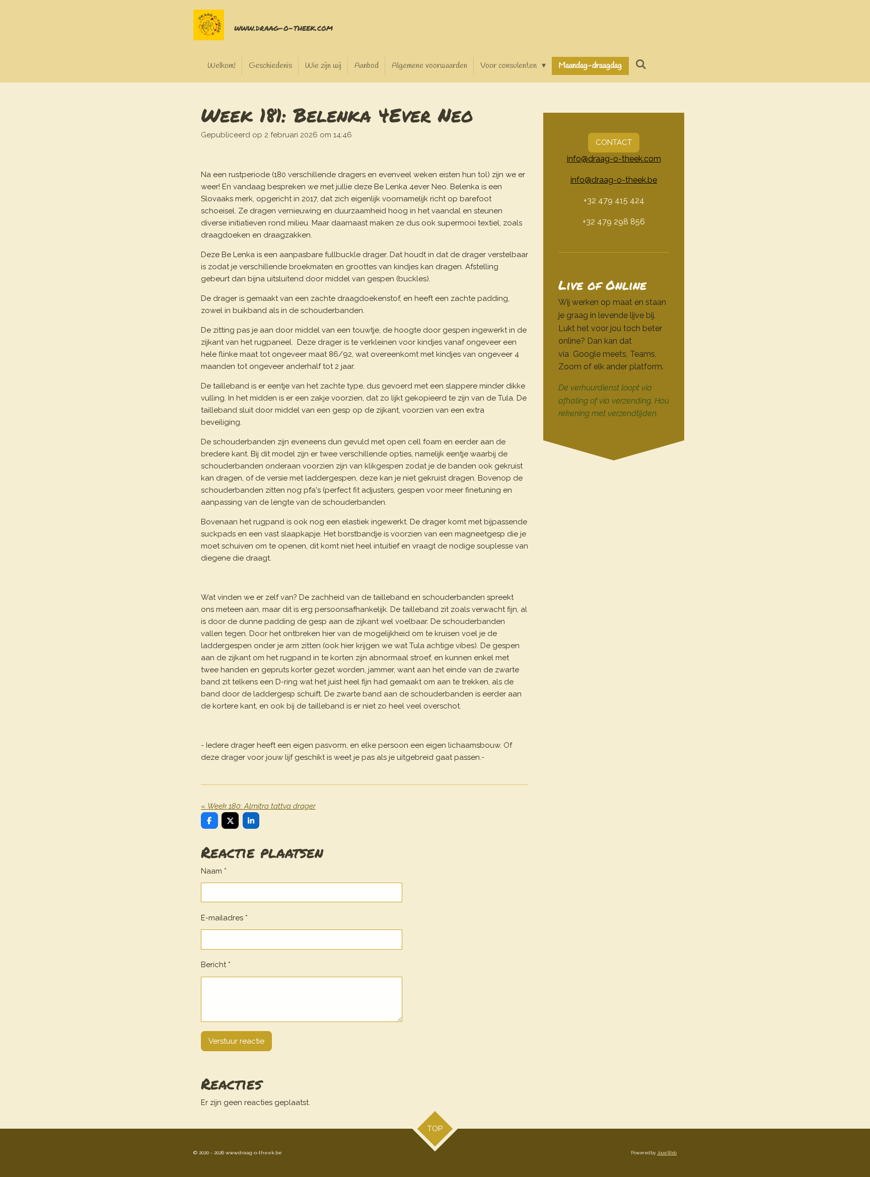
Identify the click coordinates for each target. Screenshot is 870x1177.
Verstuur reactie (236, 1041)
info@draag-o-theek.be (613, 180)
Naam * (214, 871)
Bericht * (216, 964)
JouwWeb (667, 1152)
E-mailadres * (224, 917)
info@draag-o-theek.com (614, 159)
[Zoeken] (640, 64)
